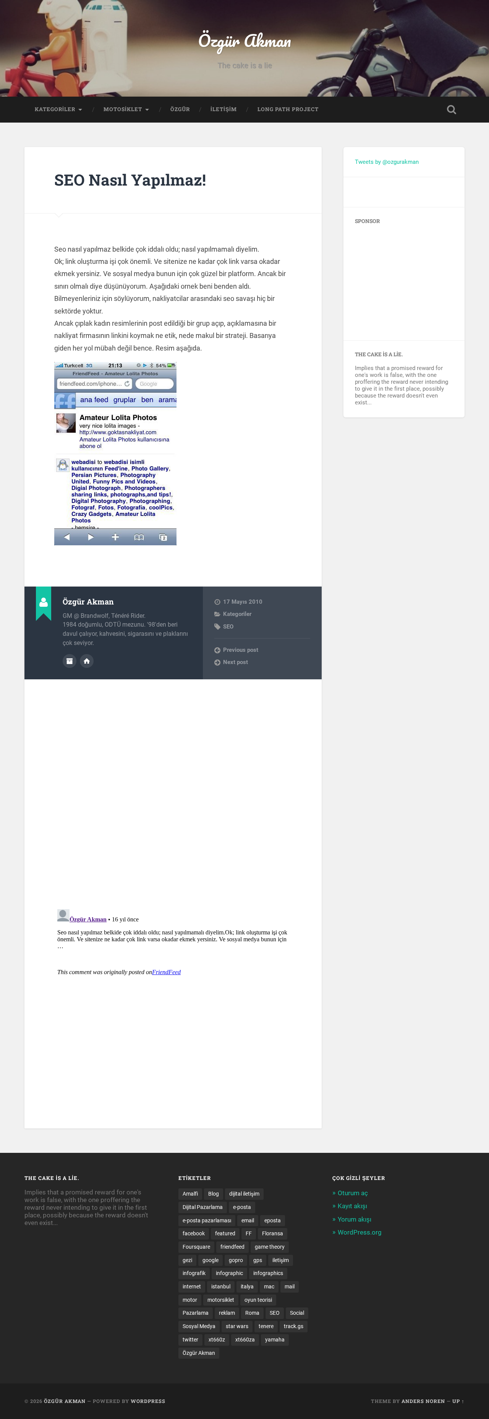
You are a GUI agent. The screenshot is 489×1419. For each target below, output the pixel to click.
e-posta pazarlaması (207, 1220)
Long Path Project (288, 109)
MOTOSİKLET (123, 109)
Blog (213, 1194)
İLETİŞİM (223, 109)
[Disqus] (173, 774)
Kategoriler (237, 614)
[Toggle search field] (452, 110)
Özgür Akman (244, 40)
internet (192, 1286)
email (247, 1220)
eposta (272, 1220)
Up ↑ (458, 1401)
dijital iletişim (244, 1194)
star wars (237, 1326)
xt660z (217, 1340)
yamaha (275, 1340)
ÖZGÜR (180, 109)
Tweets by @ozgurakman (387, 161)
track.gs (293, 1326)
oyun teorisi (258, 1300)
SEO (228, 626)
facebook (194, 1233)
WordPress (148, 1401)
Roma (252, 1313)
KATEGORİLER (55, 109)
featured (225, 1233)
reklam (227, 1313)
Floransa (272, 1233)
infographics (268, 1273)
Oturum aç (353, 1193)
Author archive (69, 661)
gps (257, 1260)
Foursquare (196, 1247)
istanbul (220, 1286)
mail (290, 1286)
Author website (87, 661)
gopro (236, 1260)
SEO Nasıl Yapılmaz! (130, 180)
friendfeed (232, 1247)
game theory (270, 1247)
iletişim (280, 1260)
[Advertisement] (402, 279)
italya (247, 1286)
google (210, 1260)
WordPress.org (360, 1232)
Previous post (240, 649)
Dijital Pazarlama (203, 1207)
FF (249, 1233)
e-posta (242, 1207)
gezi (187, 1260)
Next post (235, 662)
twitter (190, 1340)
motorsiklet (220, 1300)
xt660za (245, 1340)
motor (190, 1300)
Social (297, 1313)
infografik (194, 1273)
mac (269, 1286)
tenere (266, 1326)
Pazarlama (196, 1313)
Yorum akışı (354, 1219)
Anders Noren (423, 1401)
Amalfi (190, 1194)
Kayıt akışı (352, 1206)
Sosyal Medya (199, 1326)
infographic (229, 1273)
